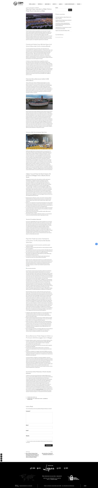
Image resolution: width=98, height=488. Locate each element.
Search (56, 7)
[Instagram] (1, 454)
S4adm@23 (37, 7)
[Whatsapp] (1, 460)
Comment (28, 411)
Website (27, 435)
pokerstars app (30, 398)
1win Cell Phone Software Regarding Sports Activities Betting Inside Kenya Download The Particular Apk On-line (62, 24)
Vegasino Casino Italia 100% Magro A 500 (62, 30)
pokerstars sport (38, 398)
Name (27, 425)
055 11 (52, 479)
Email (27, 430)
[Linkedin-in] (1, 458)
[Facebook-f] (1, 456)
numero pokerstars (39, 389)
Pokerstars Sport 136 (32, 397)
